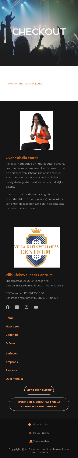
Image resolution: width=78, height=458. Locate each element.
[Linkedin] (17, 307)
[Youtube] (36, 307)
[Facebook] (7, 307)
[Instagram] (26, 307)
